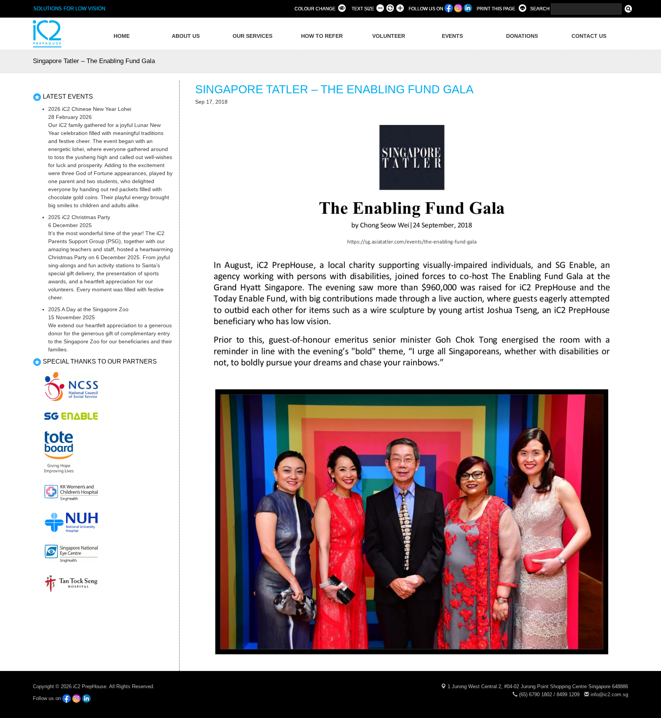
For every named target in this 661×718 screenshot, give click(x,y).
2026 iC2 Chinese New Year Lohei (89, 109)
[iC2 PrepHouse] (46, 33)
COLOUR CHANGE (315, 8)
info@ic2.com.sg (609, 694)
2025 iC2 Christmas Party (79, 217)
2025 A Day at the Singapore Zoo (88, 309)
